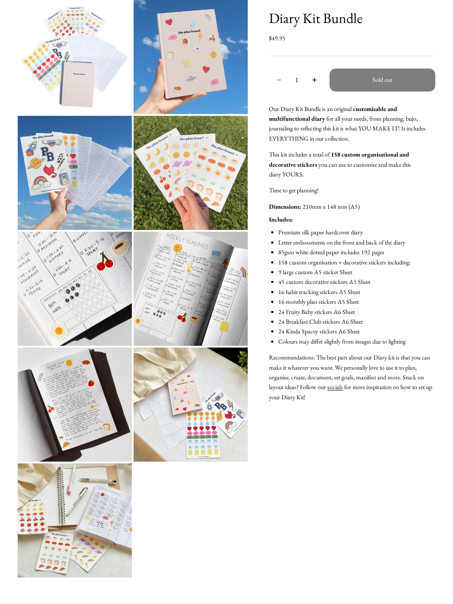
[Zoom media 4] (191, 173)
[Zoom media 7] (75, 405)
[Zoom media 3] (75, 173)
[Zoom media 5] (75, 289)
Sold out (382, 80)
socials (335, 387)
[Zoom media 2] (191, 57)
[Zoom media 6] (191, 289)
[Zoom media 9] (75, 520)
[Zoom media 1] (75, 57)
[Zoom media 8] (191, 405)
